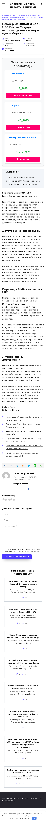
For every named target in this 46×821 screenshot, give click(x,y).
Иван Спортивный (23, 473)
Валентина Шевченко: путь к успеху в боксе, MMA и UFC (23, 610)
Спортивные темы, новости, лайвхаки (23, 5)
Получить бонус (23, 127)
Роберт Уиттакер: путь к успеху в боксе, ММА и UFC (23, 771)
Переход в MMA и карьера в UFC (24, 181)
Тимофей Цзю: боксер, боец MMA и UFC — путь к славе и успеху (23, 584)
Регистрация (23, 159)
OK (34, 818)
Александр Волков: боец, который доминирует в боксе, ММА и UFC (23, 714)
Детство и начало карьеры (21, 177)
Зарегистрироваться (23, 95)
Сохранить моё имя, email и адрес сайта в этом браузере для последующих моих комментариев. (23, 550)
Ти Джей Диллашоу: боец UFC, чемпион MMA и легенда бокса (23, 661)
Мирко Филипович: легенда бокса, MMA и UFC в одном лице (23, 636)
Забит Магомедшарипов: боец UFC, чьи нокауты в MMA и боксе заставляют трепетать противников (23, 743)
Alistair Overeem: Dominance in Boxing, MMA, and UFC (23, 687)
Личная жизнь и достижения (23, 185)
